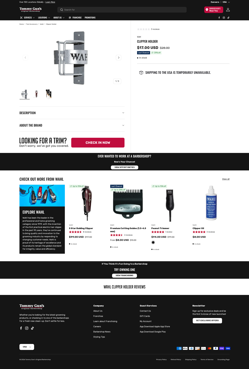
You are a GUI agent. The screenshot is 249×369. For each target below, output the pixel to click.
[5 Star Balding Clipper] (87, 203)
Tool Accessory (32, 24)
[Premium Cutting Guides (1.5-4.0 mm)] (128, 203)
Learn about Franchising (105, 321)
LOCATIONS (42, 17)
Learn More (49, 2)
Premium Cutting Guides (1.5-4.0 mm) (128, 230)
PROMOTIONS (90, 17)
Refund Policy (176, 359)
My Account (145, 321)
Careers (215, 2)
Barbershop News (101, 331)
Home (21, 24)
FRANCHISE (77, 17)
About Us (97, 311)
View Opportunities (125, 167)
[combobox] (122, 10)
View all (226, 179)
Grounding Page (223, 359)
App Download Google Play (153, 331)
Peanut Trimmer (160, 228)
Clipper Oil (198, 228)
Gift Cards (145, 316)
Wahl (42, 24)
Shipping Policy (190, 359)
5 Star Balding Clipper (81, 228)
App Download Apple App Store (155, 326)
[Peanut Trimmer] (169, 203)
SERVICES (28, 17)
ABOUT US (57, 17)
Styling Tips (99, 337)
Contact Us (145, 311)
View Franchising (124, 275)
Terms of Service (207, 359)
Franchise (98, 316)
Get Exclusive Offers (207, 320)
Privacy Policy (161, 359)
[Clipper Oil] (211, 203)
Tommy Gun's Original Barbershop (38, 359)
